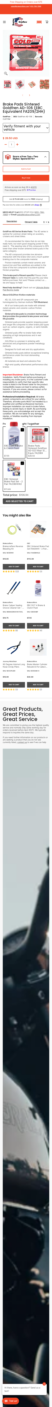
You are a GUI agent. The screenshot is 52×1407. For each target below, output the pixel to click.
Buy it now (26, 178)
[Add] (17, 144)
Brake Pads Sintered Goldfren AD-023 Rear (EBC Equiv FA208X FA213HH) (38, 450)
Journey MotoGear (10, 661)
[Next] (47, 53)
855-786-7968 (35, 6)
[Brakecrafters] (19, 22)
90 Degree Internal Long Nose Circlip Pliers (14, 665)
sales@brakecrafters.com (20, 6)
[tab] (12, 222)
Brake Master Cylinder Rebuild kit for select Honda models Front (37, 665)
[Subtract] (6, 144)
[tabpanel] (26, 322)
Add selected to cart (20, 501)
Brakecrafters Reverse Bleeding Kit (13, 547)
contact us (22, 742)
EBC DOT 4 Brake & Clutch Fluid (36, 606)
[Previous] (5, 53)
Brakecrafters (8, 543)
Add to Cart (26, 169)
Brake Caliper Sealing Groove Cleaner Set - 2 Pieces (13, 606)
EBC (28, 543)
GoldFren (6, 117)
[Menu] (4, 22)
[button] (39, 22)
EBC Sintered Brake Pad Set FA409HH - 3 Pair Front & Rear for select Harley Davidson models (38, 547)
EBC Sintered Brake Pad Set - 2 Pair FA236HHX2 (13, 481)
